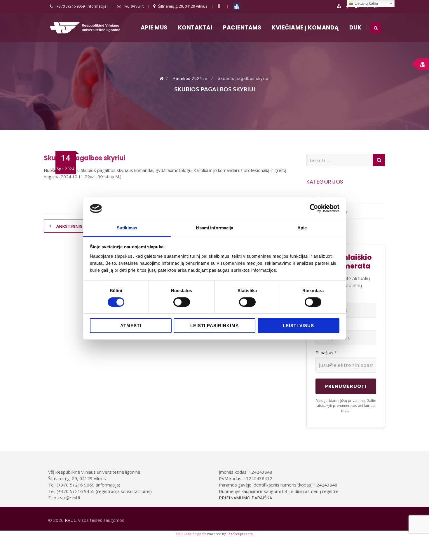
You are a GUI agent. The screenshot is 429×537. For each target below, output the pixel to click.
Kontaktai (195, 28)
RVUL (70, 520)
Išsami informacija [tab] (214, 227)
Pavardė (323, 325)
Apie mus (154, 28)
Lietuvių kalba (365, 3)
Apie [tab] (302, 227)
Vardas (321, 298)
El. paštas (326, 352)
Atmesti (130, 325)
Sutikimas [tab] (127, 227)
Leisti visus (298, 325)
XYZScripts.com (241, 533)
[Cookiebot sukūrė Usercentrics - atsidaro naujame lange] (313, 208)
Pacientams (242, 28)
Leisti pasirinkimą (214, 325)
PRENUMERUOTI (346, 386)
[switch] (181, 302)
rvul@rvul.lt (134, 6)
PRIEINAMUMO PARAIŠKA (245, 498)
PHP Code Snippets (191, 533)
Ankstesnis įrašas (76, 226)
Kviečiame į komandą (305, 28)
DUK (355, 28)
